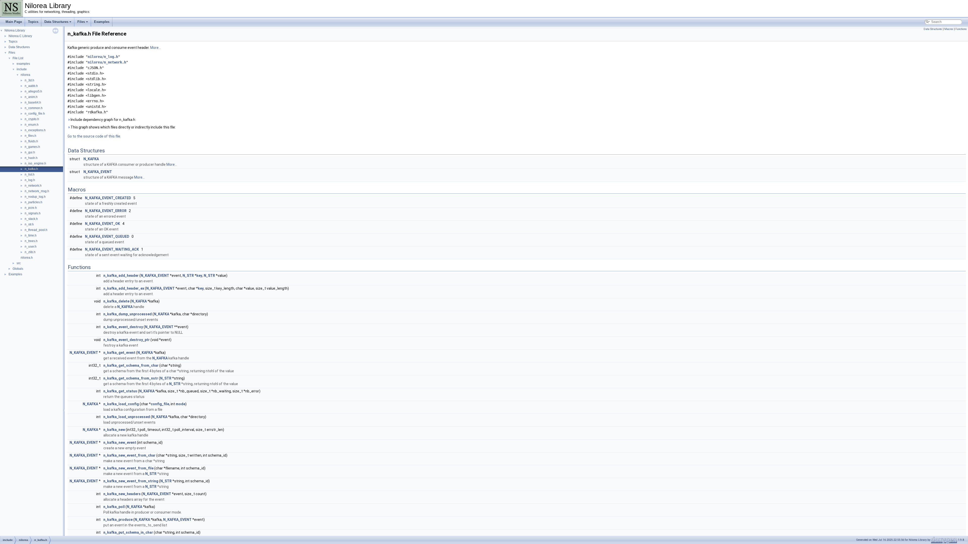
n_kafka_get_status (120, 391)
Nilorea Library (15, 30)
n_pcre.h (31, 208)
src (19, 263)
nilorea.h (27, 257)
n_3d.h (29, 80)
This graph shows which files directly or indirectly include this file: (123, 127)
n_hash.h (31, 158)
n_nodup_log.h (35, 196)
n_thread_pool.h (36, 230)
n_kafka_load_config (121, 404)
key (199, 276)
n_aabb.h (31, 86)
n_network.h (33, 185)
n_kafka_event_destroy (123, 327)
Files (81, 22)
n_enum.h (32, 124)
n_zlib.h (30, 252)
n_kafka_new (114, 430)
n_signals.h (33, 213)
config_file (160, 404)
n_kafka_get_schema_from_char (131, 365)
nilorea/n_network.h (107, 62)
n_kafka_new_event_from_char (129, 455)
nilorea (25, 75)
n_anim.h (31, 97)
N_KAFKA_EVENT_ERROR (106, 211)
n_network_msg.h (37, 191)
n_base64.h (33, 102)
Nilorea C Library (20, 36)
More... (155, 48)
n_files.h (30, 136)
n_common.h (34, 108)
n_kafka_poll (114, 507)
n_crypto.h (32, 119)
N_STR (188, 276)
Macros (948, 29)
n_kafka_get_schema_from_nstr (130, 378)
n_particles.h (33, 202)
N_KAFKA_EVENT (97, 172)
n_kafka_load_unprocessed (126, 417)
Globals (18, 268)
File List (18, 58)
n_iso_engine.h (35, 163)
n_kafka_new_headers (122, 494)
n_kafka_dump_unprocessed (127, 314)
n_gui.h (30, 152)
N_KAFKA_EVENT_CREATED (108, 198)
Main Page (14, 22)
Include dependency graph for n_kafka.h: (103, 120)
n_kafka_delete (116, 301)
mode (180, 404)
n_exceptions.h (35, 130)
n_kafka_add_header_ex (123, 288)
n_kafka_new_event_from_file (128, 468)
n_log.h (30, 180)
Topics (33, 22)
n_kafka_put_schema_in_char (128, 532)
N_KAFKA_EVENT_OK (102, 224)
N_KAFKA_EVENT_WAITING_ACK (112, 249)
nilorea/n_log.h (103, 57)
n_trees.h (31, 241)
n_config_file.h (35, 113)
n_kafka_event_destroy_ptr (126, 340)
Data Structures (56, 22)
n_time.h (31, 235)
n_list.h (30, 174)
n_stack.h (31, 219)
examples (23, 63)
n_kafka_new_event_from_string (130, 481)
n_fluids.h (31, 141)
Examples (101, 22)
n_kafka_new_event (119, 442)
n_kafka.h (31, 169)
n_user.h (31, 246)
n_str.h (29, 224)
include (22, 69)
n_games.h (32, 147)
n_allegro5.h (33, 91)
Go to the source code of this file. (94, 136)
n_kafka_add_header (121, 276)
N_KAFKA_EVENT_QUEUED (107, 236)
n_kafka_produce (118, 520)
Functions (961, 29)
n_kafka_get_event (119, 353)
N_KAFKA (91, 159)
